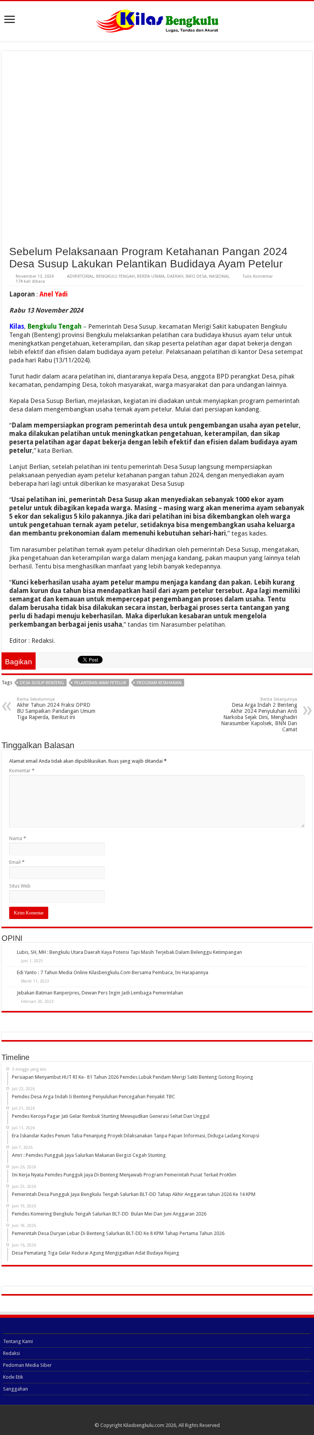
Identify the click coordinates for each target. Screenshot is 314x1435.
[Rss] (157, 1416)
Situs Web (20, 886)
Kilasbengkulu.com (143, 1425)
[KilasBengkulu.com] (157, 20)
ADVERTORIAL (80, 276)
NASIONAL (219, 276)
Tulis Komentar (258, 276)
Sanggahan (15, 1389)
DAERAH (175, 276)
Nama (17, 838)
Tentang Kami (18, 1341)
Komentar (21, 770)
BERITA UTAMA (151, 276)
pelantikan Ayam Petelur (100, 682)
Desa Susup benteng (42, 682)
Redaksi (11, 1353)
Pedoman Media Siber (27, 1365)
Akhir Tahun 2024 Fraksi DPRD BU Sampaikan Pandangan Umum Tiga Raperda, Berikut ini (56, 708)
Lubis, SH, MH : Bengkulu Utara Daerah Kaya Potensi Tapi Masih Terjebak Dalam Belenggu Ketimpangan (129, 952)
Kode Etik (13, 1377)
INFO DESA (196, 276)
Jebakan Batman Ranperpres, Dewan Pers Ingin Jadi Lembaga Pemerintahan (100, 993)
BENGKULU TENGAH (115, 276)
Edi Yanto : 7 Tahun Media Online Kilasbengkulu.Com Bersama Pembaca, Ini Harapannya (112, 972)
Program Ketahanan (159, 682)
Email (17, 862)
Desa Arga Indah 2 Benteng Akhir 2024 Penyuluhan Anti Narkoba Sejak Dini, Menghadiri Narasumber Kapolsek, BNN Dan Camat (259, 714)
